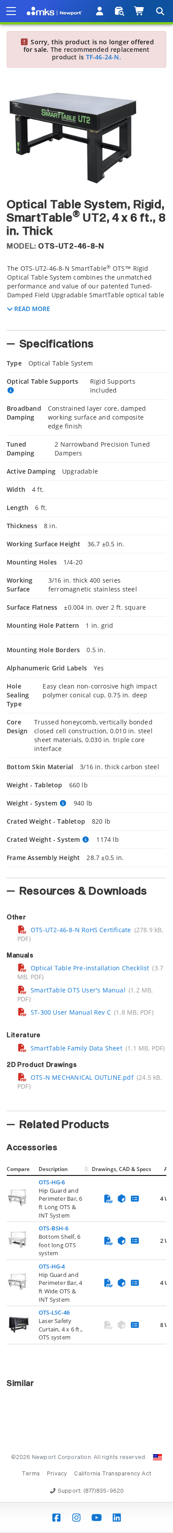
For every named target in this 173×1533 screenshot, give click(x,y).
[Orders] (119, 11)
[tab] (86, 295)
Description (53, 1169)
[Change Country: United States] (157, 1457)
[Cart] (139, 11)
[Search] (160, 11)
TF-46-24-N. (103, 57)
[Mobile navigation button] (11, 11)
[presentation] (86, 766)
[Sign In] (100, 11)
